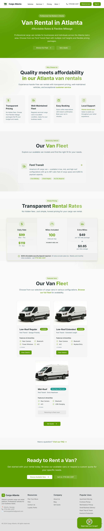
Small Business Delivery (87, 507)
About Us (57, 499)
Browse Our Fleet (42, 48)
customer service (63, 87)
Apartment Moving (86, 499)
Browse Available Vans (38, 477)
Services (39, 4)
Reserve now (86, 4)
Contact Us (31, 505)
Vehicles (30, 4)
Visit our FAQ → (60, 442)
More (56, 4)
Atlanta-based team (88, 109)
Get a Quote (64, 48)
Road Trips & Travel (86, 510)
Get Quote (50, 424)
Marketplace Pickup (86, 505)
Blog (55, 502)
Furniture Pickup (85, 502)
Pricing (49, 4)
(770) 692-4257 (40, 258)
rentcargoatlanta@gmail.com (13, 511)
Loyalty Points (32, 507)
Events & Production (86, 513)
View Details (25, 352)
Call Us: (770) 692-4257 (65, 477)
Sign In (97, 4)
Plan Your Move (33, 499)
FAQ (29, 502)
